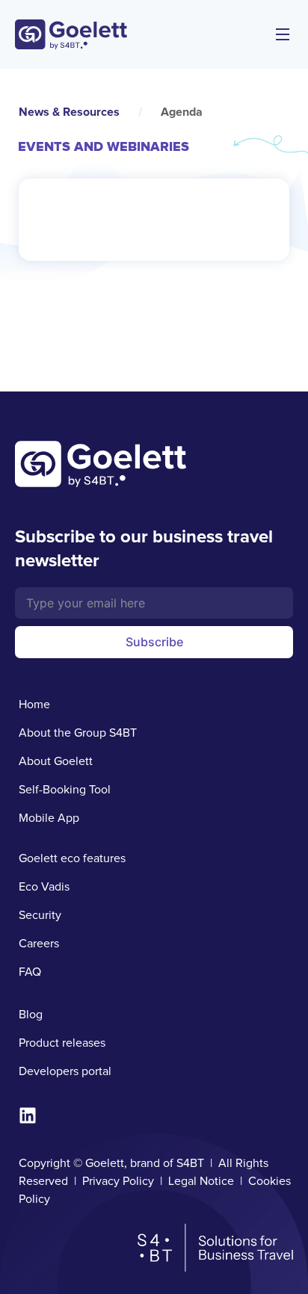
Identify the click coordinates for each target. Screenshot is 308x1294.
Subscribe (154, 641)
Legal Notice (201, 1181)
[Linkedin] (28, 1115)
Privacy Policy (118, 1181)
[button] (283, 35)
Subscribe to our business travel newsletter (144, 549)
